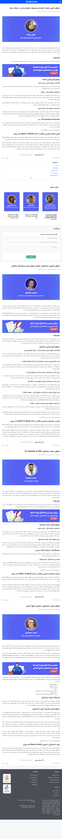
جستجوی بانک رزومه (33, 777)
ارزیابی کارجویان (34, 780)
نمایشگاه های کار (34, 782)
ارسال (31, 257)
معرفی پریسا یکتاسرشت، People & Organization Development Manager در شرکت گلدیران (50, 217)
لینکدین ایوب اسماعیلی (49, 741)
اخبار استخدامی (54, 171)
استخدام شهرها (54, 175)
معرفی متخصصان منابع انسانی (26, 155)
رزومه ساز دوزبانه (55, 775)
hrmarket (55, 168)
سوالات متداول (56, 790)
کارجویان (57, 772)
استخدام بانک (54, 173)
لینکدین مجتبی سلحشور (49, 417)
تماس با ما (57, 793)
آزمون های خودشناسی (54, 780)
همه (57, 166)
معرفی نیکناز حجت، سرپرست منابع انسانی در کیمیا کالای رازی (31, 216)
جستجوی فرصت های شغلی (53, 777)
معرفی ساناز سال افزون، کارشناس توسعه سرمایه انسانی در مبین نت (12, 216)
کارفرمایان (35, 772)
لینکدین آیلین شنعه (50, 130)
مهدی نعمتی (49, 609)
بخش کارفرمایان (34, 784)
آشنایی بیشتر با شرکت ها (54, 782)
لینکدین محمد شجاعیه (49, 570)
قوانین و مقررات (56, 795)
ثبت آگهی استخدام (33, 775)
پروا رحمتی (50, 11)
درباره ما (57, 787)
